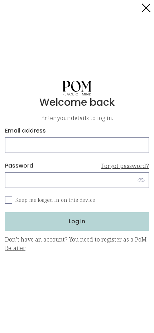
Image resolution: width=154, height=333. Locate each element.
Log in (77, 221)
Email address (25, 130)
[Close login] (146, 8)
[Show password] (141, 180)
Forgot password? (125, 166)
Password (77, 165)
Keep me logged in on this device (55, 200)
